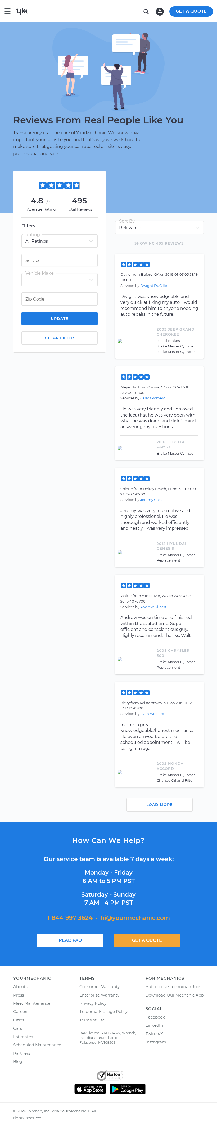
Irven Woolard (152, 714)
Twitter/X (154, 1033)
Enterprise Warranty (99, 995)
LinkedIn (154, 1025)
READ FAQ (70, 940)
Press (18, 995)
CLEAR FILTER (59, 338)
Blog (17, 1061)
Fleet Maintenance (31, 1003)
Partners (21, 1053)
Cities (18, 1019)
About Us (22, 986)
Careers (20, 1011)
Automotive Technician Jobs (173, 986)
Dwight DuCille (153, 285)
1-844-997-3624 (70, 917)
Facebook (155, 1017)
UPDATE (59, 318)
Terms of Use (92, 1019)
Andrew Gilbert (153, 607)
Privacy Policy (92, 1003)
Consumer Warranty (99, 986)
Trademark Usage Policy (103, 1011)
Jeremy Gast (151, 499)
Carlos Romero (152, 398)
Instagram (156, 1041)
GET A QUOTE (191, 11)
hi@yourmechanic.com (135, 917)
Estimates (23, 1036)
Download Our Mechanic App (175, 995)
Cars (17, 1028)
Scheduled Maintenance (37, 1044)
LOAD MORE (159, 804)
